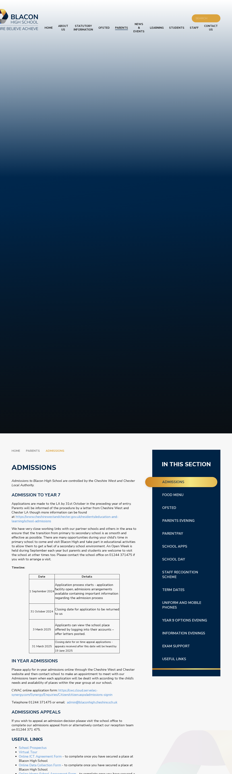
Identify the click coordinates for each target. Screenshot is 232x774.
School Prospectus (33, 747)
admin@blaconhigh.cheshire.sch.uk (92, 702)
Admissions (55, 451)
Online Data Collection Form (40, 765)
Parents (33, 451)
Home (16, 451)
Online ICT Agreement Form (40, 756)
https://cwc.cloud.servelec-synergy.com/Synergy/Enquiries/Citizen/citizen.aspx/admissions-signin (62, 692)
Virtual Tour (28, 752)
